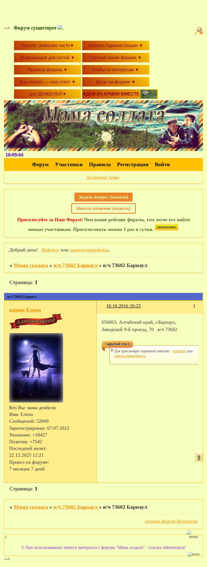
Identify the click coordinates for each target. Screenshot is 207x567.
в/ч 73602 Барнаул (75, 265)
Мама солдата (31, 265)
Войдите (51, 249)
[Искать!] (200, 31)
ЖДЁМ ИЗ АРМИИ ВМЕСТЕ (111, 94)
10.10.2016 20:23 (123, 306)
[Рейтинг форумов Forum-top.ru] (166, 229)
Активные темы (102, 177)
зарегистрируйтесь (89, 249)
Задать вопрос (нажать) (103, 197)
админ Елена (25, 310)
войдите (179, 350)
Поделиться (104, 309)
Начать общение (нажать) (103, 208)
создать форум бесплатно (171, 521)
